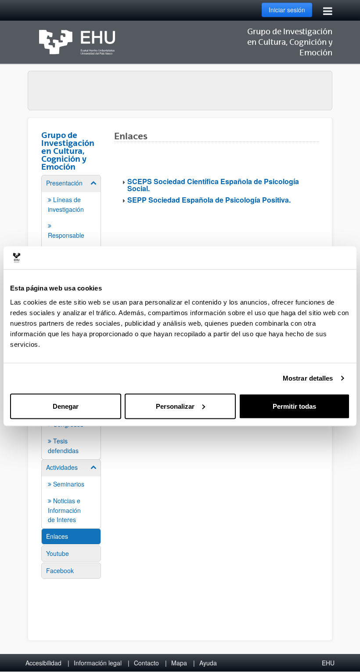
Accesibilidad (43, 662)
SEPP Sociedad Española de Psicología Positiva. (209, 200)
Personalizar (175, 406)
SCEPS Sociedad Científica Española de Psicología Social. (213, 184)
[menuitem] (71, 493)
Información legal (98, 662)
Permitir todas (294, 406)
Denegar (66, 406)
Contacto (146, 662)
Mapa (179, 662)
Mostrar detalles (308, 378)
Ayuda (208, 662)
